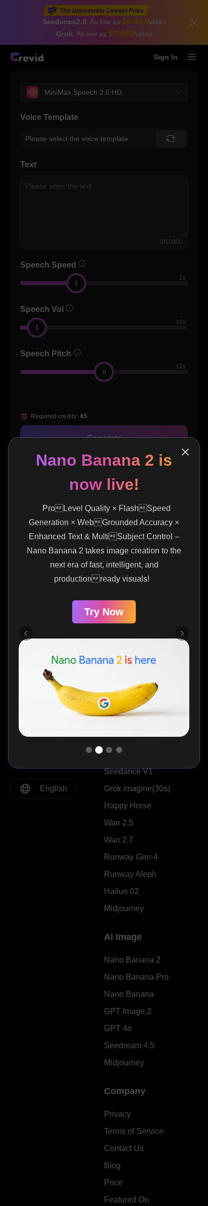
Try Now (104, 611)
